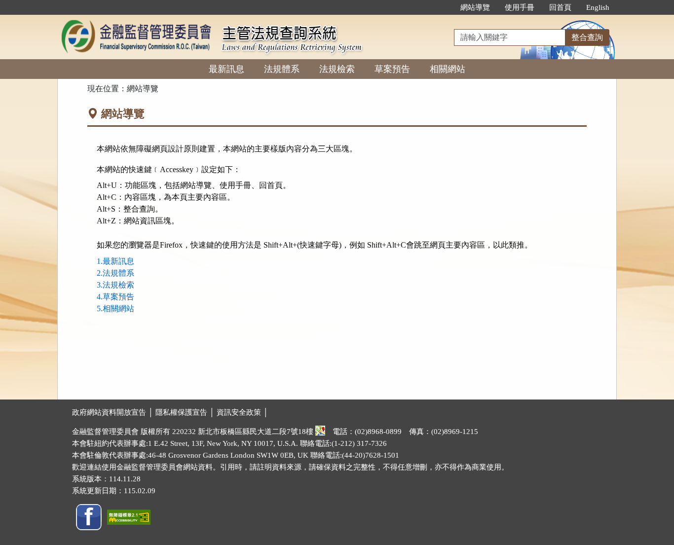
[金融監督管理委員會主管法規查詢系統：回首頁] (136, 20)
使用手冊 (519, 7)
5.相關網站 (115, 308)
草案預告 (392, 69)
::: (443, 7)
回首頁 (560, 7)
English (597, 7)
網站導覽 (475, 7)
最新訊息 (226, 69)
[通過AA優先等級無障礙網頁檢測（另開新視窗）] (128, 516)
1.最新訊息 (115, 261)
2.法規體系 (115, 273)
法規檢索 (337, 69)
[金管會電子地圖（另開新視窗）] (320, 432)
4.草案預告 (115, 296)
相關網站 (447, 69)
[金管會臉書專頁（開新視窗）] (89, 516)
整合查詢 (587, 37)
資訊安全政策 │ (242, 412)
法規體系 (282, 69)
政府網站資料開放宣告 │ (113, 412)
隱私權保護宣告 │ (186, 412)
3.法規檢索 (115, 285)
